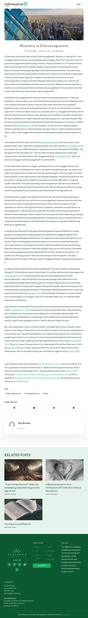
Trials (45, 393)
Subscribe (51, 551)
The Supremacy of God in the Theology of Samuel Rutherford (41, 374)
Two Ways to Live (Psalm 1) (17, 524)
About (37, 547)
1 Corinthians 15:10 (75, 146)
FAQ (37, 551)
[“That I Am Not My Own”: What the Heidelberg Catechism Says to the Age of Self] (23, 470)
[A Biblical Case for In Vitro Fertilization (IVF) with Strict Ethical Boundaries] (65, 470)
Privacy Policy (65, 614)
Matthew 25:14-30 (25, 125)
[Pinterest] (54, 408)
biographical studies (49, 142)
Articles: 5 (21, 428)
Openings (51, 559)
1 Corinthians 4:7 (16, 310)
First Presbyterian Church (50, 364)
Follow (49, 547)
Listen (49, 555)
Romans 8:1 (10, 347)
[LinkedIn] (74, 408)
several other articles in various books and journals (37, 378)
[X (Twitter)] (34, 408)
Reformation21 (58, 51)
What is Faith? (72, 371)
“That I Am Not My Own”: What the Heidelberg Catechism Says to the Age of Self (21, 487)
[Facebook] (14, 408)
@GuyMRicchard (20, 381)
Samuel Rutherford (31, 393)
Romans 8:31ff (72, 351)
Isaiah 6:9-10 (34, 293)
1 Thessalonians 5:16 (13, 275)
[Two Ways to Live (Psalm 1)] (23, 509)
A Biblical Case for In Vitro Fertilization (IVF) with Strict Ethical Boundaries (63, 487)
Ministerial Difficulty (13, 393)
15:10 (27, 310)
